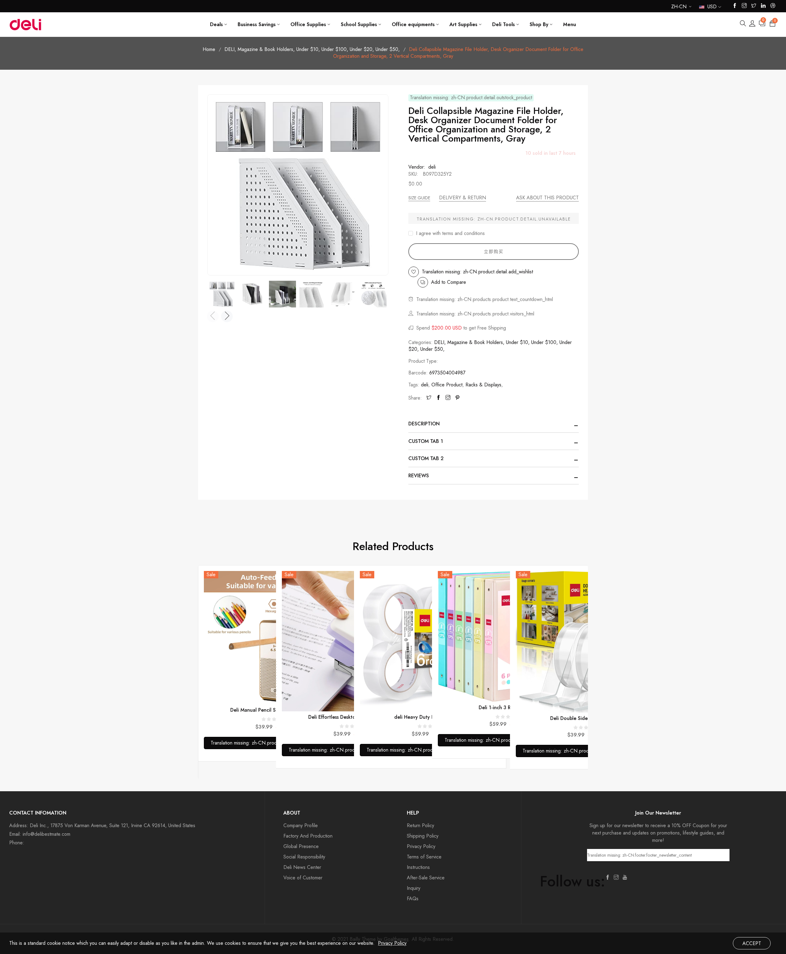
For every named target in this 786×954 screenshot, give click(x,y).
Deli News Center (302, 867)
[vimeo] (457, 398)
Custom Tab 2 (426, 458)
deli (424, 384)
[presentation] (213, 316)
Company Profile (300, 825)
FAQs (412, 898)
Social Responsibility (304, 856)
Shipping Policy (422, 835)
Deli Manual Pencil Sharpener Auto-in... (274, 710)
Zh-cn (679, 8)
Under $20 (362, 49)
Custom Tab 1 (425, 441)
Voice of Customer (302, 877)
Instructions (418, 867)
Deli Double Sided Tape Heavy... (586, 718)
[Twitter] (429, 398)
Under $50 (387, 49)
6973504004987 (447, 372)
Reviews (418, 475)
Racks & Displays (483, 384)
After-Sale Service (426, 877)
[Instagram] (448, 398)
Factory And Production (308, 835)
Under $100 (334, 49)
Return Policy (420, 825)
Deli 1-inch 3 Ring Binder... (508, 707)
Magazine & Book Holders (266, 49)
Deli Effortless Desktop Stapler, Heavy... (352, 717)
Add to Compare (448, 282)
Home (209, 49)
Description (424, 423)
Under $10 (308, 49)
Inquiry (413, 888)
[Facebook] (438, 398)
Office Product (446, 384)
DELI (230, 49)
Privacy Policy (421, 846)
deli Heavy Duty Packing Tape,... (430, 717)
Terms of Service (424, 856)
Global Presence (301, 846)
